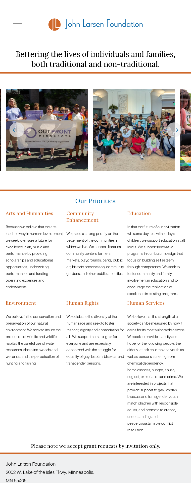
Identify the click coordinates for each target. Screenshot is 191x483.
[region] (95, 131)
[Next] (174, 129)
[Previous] (16, 129)
